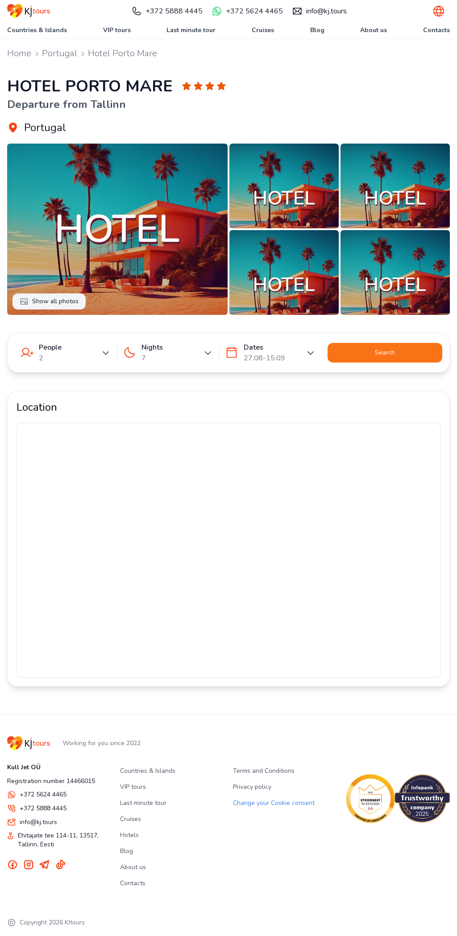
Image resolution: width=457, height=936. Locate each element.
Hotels (129, 835)
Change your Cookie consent (274, 803)
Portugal (59, 53)
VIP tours (117, 30)
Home (19, 53)
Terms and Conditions (264, 771)
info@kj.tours (326, 11)
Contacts (436, 30)
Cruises (263, 30)
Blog (317, 30)
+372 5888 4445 (174, 11)
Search (385, 352)
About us (373, 30)
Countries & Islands (37, 30)
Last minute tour (191, 30)
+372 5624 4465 (254, 11)
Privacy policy (252, 787)
